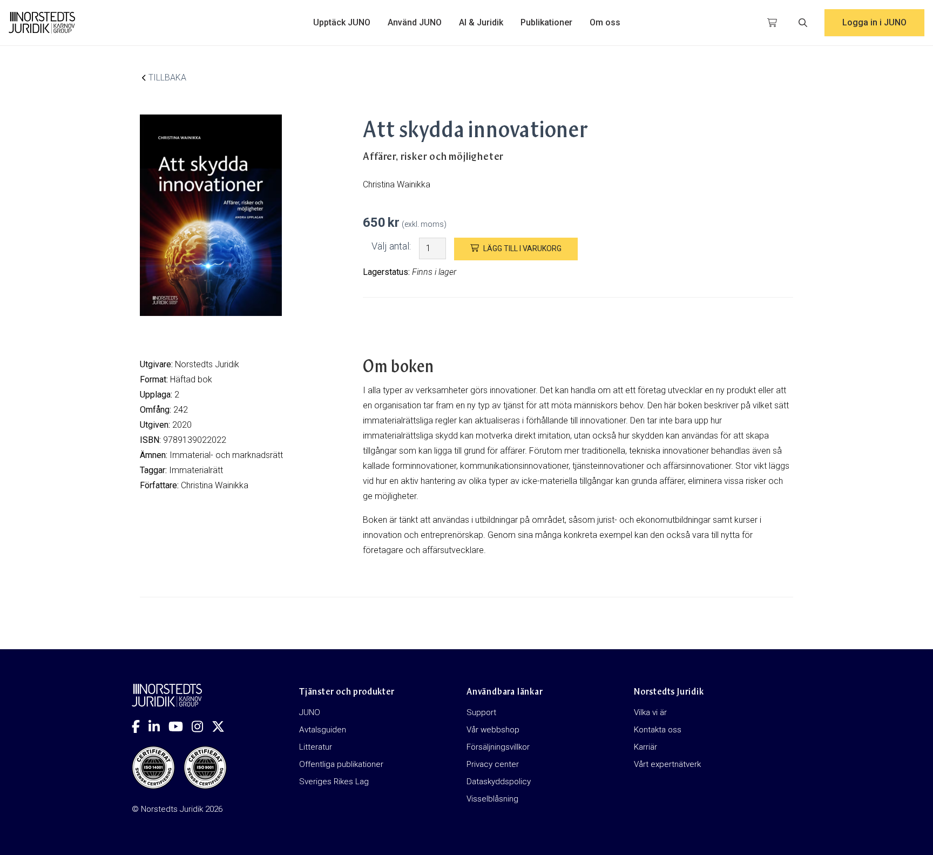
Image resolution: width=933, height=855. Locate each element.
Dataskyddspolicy (498, 781)
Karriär (645, 747)
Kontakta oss (657, 730)
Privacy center (492, 764)
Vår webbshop (492, 730)
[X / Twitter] (222, 726)
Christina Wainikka (214, 485)
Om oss (605, 22)
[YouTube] (180, 726)
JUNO (309, 712)
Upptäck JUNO (341, 22)
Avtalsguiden (322, 730)
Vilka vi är (650, 712)
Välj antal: (391, 246)
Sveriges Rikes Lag (334, 781)
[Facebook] (140, 726)
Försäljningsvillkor (498, 747)
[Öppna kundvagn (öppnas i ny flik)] (772, 22)
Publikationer (546, 22)
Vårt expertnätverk (667, 764)
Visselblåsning (492, 799)
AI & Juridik (481, 22)
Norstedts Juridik (207, 364)
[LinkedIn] (158, 726)
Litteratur (315, 747)
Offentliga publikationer (341, 764)
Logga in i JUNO (874, 22)
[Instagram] (202, 726)
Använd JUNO (415, 22)
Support (481, 712)
